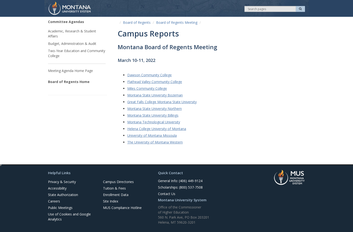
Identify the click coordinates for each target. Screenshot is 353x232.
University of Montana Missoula (152, 135)
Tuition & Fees (114, 188)
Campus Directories (118, 181)
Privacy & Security (62, 181)
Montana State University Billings (152, 115)
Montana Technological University (153, 122)
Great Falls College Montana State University (162, 102)
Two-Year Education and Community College (76, 53)
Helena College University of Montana (156, 128)
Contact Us (166, 193)
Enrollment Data (115, 194)
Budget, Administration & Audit (72, 43)
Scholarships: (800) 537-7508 (180, 187)
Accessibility (57, 188)
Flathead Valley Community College (154, 81)
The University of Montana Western (155, 142)
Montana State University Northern (154, 108)
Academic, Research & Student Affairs (72, 33)
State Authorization (63, 194)
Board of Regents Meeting (176, 22)
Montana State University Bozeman (155, 95)
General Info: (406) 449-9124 (180, 180)
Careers (54, 201)
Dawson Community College (149, 75)
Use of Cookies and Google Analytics (69, 216)
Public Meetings (60, 207)
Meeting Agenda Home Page (70, 70)
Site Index (110, 201)
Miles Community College (147, 88)
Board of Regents (137, 22)
